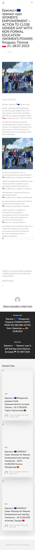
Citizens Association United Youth (17, 306)
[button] (32, 2)
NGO (6, 394)
